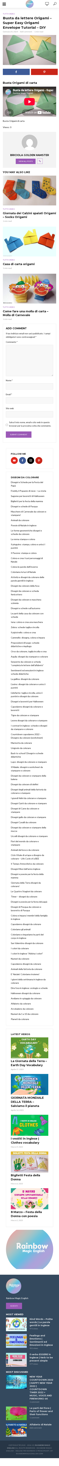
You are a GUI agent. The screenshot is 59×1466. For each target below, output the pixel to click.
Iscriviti (14, 1306)
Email (9, 394)
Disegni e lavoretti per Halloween (27, 701)
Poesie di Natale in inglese (24, 525)
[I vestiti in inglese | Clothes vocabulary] (29, 1125)
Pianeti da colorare (20, 1019)
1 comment (34, 1402)
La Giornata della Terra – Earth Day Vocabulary (29, 1063)
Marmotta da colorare (21, 743)
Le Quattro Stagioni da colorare (26, 891)
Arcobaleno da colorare (22, 1008)
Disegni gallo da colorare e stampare (28, 817)
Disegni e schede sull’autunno (25, 608)
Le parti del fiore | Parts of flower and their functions (41, 1411)
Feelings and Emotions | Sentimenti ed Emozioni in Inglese (41, 1340)
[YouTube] (14, 460)
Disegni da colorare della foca (25, 585)
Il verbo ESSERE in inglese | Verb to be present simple (41, 1357)
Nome (9, 380)
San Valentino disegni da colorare (27, 943)
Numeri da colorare (20, 958)
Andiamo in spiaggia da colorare (26, 998)
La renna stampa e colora (23, 539)
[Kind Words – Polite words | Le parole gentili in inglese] (16, 1324)
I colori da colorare (20, 948)
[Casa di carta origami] (29, 241)
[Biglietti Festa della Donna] (29, 1162)
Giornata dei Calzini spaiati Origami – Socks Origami (29, 215)
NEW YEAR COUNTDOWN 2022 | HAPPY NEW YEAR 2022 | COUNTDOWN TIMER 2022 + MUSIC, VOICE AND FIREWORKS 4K (41, 1387)
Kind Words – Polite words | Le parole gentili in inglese (41, 1322)
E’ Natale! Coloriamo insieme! (25, 974)
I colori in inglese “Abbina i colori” (27, 953)
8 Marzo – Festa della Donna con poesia (26, 1214)
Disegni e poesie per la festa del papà (29, 901)
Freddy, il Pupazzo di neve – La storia (28, 491)
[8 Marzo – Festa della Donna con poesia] (29, 1198)
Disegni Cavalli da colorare (23, 822)
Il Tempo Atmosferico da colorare (27, 863)
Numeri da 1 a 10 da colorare (24, 1014)
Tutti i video (9, 14)
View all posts (26, 161)
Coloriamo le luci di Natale (23, 572)
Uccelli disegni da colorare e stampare (29, 836)
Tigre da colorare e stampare (25, 715)
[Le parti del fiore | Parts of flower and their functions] (16, 1413)
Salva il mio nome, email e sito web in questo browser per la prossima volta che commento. (30, 424)
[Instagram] (30, 460)
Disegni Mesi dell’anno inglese (25, 869)
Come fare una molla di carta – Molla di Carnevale (25, 313)
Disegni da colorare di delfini (24, 784)
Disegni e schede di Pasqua (24, 506)
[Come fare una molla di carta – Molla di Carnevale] (29, 289)
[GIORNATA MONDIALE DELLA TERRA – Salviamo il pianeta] (29, 1084)
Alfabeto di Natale (41, 1424)
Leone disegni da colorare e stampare (29, 720)
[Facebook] (22, 460)
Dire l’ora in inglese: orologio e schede (29, 988)
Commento (11, 342)
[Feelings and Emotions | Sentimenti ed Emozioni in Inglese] (16, 1341)
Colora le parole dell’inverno (24, 566)
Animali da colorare (20, 520)
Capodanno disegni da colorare (26, 924)
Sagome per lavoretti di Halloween (27, 496)
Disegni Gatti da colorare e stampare (29, 803)
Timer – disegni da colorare (24, 896)
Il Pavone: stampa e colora (24, 553)
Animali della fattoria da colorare (26, 969)
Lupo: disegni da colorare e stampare (29, 762)
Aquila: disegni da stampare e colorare (29, 656)
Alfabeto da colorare (21, 1003)
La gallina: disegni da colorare (25, 679)
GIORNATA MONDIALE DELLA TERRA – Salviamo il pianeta (27, 1102)
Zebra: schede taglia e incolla (25, 627)
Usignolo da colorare (21, 748)
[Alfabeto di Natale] (16, 1430)
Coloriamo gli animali (21, 929)
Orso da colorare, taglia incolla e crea (29, 651)
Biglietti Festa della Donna (25, 1177)
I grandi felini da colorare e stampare (28, 798)
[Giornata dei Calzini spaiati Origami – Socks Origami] (29, 190)
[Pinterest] (38, 460)
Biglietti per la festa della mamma (27, 501)
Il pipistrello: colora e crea (23, 632)
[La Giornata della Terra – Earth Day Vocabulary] (29, 1047)
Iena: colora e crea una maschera (27, 622)
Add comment (26, 31)
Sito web (10, 408)
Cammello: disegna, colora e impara (28, 637)
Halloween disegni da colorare (25, 993)
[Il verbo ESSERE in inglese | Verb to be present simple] (16, 1360)
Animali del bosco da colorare (25, 850)
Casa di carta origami (19, 264)
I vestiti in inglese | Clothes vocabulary (25, 1140)
